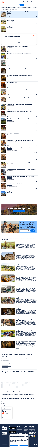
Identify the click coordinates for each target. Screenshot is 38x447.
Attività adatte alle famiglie (6, 366)
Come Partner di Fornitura (32, 427)
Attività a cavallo (5, 367)
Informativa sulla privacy (19, 431)
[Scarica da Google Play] (12, 428)
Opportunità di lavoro (26, 430)
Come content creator (32, 429)
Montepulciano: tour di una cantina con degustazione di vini (6, 409)
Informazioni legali (19, 429)
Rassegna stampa (25, 434)
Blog (25, 431)
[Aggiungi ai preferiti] (5, 12)
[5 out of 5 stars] (7, 411)
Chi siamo (25, 427)
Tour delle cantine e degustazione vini (8, 363)
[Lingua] (31, 2)
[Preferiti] (23, 1)
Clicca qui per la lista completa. (29, 394)
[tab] (10, 380)
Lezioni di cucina (5, 364)
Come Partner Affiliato (32, 430)
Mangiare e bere (5, 365)
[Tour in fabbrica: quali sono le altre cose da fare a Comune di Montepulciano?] (35, 359)
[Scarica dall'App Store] (12, 432)
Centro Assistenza (19, 427)
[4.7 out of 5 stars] (4, 405)
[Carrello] (27, 1)
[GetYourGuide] (2, 2)
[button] (19, 14)
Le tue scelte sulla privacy (19, 434)
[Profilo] (35, 1)
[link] (19, 14)
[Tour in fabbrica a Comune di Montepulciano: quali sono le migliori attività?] (35, 372)
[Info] (18, 9)
